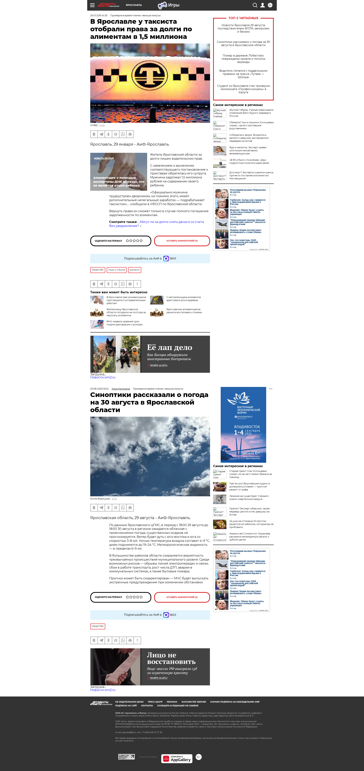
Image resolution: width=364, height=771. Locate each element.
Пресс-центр (155, 702)
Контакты (147, 705)
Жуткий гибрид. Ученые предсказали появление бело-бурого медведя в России (251, 112)
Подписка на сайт (126, 705)
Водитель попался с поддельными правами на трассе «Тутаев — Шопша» (243, 74)
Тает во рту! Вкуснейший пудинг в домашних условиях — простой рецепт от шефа (249, 486)
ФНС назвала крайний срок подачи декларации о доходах (125, 323)
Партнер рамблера (148, 757)
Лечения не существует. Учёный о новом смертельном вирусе (249, 497)
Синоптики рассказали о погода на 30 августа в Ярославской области (243, 43)
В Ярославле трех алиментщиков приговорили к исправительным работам (126, 300)
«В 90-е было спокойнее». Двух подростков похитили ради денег (249, 161)
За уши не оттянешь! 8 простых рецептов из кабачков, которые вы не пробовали (251, 524)
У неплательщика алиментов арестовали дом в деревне (183, 299)
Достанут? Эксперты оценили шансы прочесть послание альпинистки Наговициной (251, 175)
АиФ (102, 125)
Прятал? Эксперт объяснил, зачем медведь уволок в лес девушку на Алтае (249, 511)
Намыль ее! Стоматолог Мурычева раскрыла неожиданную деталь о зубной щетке (249, 536)
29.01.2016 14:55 (98, 15)
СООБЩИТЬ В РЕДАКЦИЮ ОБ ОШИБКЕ (177, 705)
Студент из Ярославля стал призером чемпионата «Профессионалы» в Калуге (243, 89)
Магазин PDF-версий (194, 702)
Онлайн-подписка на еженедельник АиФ (235, 702)
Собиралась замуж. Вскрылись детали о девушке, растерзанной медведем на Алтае (248, 137)
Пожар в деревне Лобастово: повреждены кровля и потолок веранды (243, 59)
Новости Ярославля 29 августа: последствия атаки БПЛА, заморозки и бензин (243, 28)
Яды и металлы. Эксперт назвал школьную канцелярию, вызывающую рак (248, 150)
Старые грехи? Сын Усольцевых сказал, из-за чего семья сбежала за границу (250, 474)
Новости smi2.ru (102, 377)
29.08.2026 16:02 (99, 388)
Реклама (172, 702)
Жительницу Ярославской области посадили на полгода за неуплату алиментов (126, 312)
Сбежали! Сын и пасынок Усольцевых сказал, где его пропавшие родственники (251, 125)
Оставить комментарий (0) (182, 241)
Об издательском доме (129, 702)
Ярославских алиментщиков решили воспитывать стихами (184, 311)
